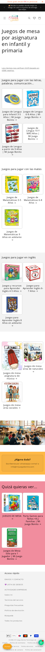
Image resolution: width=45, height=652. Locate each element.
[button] (4, 18)
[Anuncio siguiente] (40, 7)
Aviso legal (39, 646)
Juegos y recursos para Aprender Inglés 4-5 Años (12, 288)
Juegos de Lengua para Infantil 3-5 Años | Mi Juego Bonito (12, 115)
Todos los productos (13, 621)
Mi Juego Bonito (20, 640)
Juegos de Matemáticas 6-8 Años (33, 200)
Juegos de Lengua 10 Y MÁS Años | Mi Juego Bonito (33, 133)
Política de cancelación (33, 650)
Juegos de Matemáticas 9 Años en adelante (12, 234)
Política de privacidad (35, 643)
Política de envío (27, 646)
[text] (22, 2)
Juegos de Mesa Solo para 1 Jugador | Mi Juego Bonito (12, 554)
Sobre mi (9, 595)
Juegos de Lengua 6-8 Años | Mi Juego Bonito (33, 114)
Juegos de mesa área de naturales (33, 367)
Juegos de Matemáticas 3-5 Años (12, 200)
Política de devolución (14, 610)
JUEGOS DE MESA (12, 516)
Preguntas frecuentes (14, 605)
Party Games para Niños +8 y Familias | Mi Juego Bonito (33, 520)
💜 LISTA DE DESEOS (14, 585)
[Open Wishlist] (34, 18)
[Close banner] (42, 1)
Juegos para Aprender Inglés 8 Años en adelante (12, 320)
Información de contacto (14, 650)
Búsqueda (9, 616)
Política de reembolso (17, 643)
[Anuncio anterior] (4, 7)
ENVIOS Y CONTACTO (14, 579)
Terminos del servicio (14, 600)
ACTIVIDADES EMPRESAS (16, 590)
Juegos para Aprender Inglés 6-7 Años (33, 288)
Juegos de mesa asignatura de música (12, 376)
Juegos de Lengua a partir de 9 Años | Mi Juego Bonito (12, 149)
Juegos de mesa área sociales (12, 406)
